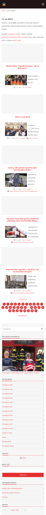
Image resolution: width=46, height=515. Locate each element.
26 (17, 311)
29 (28, 311)
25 (13, 311)
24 (10, 311)
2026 (17, 510)
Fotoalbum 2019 (7, 415)
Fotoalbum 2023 (7, 398)
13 (6, 307)
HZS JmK (4, 497)
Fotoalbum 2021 (7, 407)
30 (32, 311)
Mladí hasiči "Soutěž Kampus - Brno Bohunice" (22, 67)
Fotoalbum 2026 (7, 385)
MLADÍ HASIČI (6, 442)
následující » (22, 316)
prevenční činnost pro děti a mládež (14, 37)
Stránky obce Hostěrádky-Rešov (12, 488)
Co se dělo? (28, 87)
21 (35, 307)
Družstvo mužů (7, 433)
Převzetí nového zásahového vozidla (23, 242)
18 (25, 307)
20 (31, 307)
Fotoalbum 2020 (7, 411)
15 (14, 307)
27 (21, 311)
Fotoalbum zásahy (8, 446)
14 (10, 307)
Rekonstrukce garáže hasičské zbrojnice (23, 293)
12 (3, 307)
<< (4, 510)
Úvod (3, 11)
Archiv (4, 437)
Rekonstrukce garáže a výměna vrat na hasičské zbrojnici (22, 270)
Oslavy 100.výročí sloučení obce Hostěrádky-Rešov (22, 169)
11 (41, 304)
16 (18, 307)
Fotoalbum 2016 (7, 428)
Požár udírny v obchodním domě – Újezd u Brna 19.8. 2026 (20, 373)
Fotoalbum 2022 (7, 402)
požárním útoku (14, 34)
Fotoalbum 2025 (7, 389)
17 (21, 307)
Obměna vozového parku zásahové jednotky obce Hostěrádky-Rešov (22, 220)
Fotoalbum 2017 (7, 424)
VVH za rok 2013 (22, 117)
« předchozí (23, 299)
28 (25, 311)
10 (38, 304)
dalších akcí (17, 40)
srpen (13, 510)
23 (43, 307)
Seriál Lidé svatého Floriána (10, 493)
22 (39, 307)
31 (36, 311)
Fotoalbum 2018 (7, 420)
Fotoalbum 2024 (7, 394)
